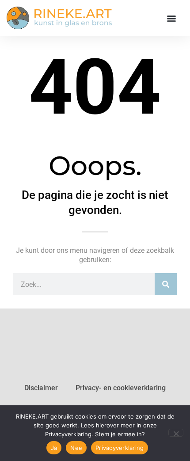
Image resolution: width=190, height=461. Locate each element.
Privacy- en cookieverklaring (121, 388)
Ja (54, 447)
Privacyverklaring (119, 447)
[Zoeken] (166, 284)
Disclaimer (41, 388)
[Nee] (175, 433)
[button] (171, 18)
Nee (76, 447)
